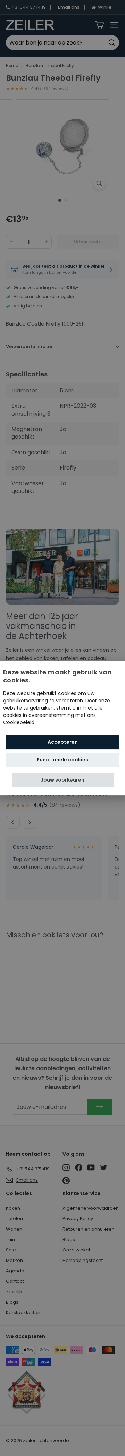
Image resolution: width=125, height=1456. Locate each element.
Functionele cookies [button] (62, 759)
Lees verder (51, 722)
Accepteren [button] (63, 741)
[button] (63, 780)
